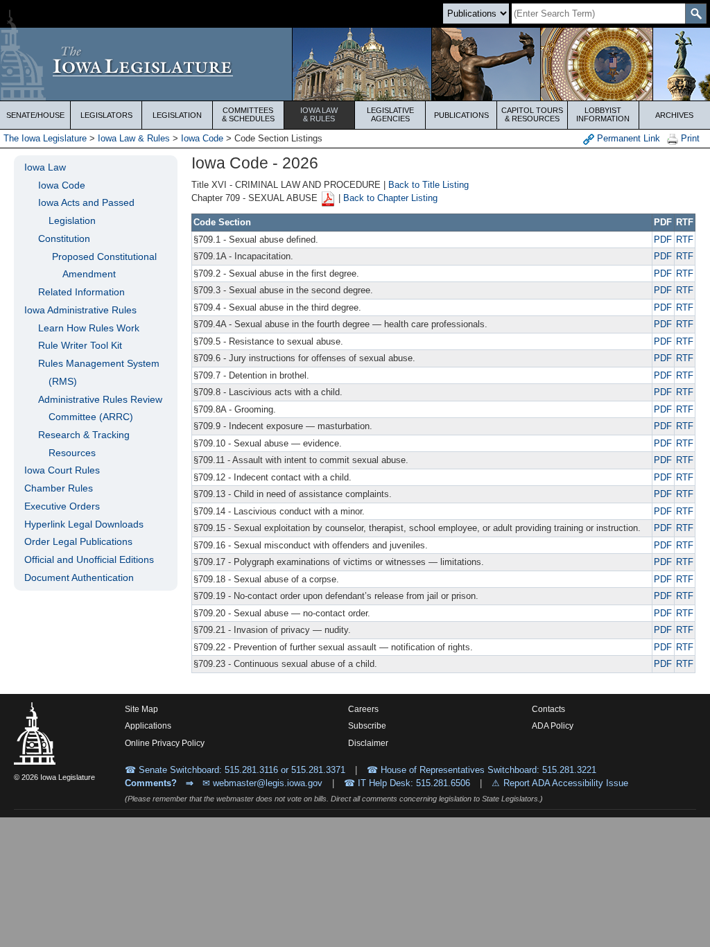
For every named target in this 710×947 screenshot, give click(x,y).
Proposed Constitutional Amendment (104, 265)
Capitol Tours (532, 114)
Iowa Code (202, 138)
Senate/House (35, 115)
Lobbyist (603, 114)
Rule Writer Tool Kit (80, 345)
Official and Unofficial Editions (89, 559)
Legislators (106, 115)
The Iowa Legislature (45, 138)
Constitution (64, 238)
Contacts (548, 709)
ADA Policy (552, 726)
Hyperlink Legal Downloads (84, 524)
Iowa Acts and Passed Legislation (86, 211)
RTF (684, 239)
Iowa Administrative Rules (80, 309)
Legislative (390, 114)
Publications (461, 115)
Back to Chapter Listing (390, 198)
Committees (248, 114)
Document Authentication (79, 577)
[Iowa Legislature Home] (355, 64)
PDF (663, 239)
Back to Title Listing (428, 185)
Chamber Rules (58, 488)
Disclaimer (368, 743)
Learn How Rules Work (88, 327)
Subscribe (367, 726)
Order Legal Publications (78, 541)
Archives (674, 115)
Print (689, 138)
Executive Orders (62, 506)
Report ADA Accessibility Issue (565, 783)
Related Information (81, 291)
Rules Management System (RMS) (98, 372)
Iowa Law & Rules (134, 138)
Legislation (177, 115)
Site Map (141, 709)
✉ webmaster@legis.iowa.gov (262, 783)
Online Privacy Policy (165, 743)
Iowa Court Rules (62, 470)
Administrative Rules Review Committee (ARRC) (100, 408)
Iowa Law (319, 114)
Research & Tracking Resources (84, 443)
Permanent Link (627, 138)
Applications (148, 726)
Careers (363, 709)
